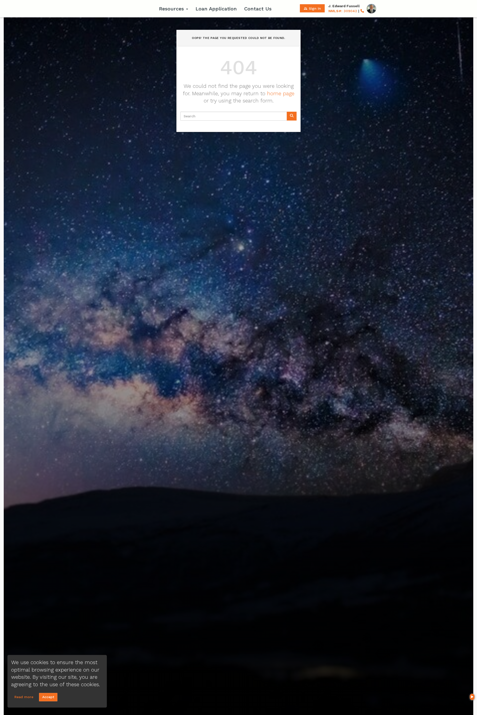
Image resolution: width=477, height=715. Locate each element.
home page (280, 93)
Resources (172, 9)
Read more (23, 697)
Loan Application (216, 9)
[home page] (124, 8)
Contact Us (258, 9)
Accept (48, 697)
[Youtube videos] (472, 697)
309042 (342, 11)
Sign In (312, 8)
